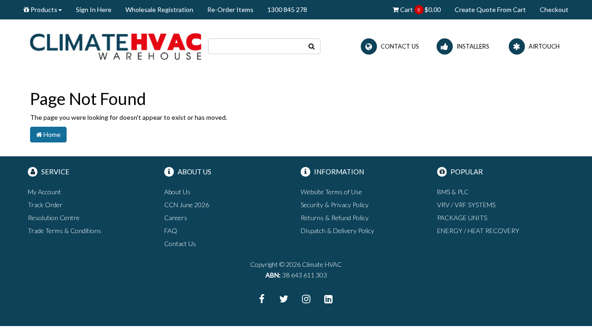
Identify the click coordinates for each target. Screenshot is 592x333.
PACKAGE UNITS (462, 218)
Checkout (554, 9)
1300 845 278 (287, 9)
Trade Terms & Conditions (64, 230)
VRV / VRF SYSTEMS (466, 205)
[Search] (312, 46)
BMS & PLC (453, 192)
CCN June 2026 (186, 205)
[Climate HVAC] (115, 45)
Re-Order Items (230, 9)
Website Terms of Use (331, 192)
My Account (44, 192)
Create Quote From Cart (490, 9)
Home (51, 134)
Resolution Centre (54, 218)
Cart (420, 9)
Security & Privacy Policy (335, 205)
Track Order (45, 205)
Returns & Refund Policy (335, 218)
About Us (177, 192)
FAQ (170, 230)
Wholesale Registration (159, 9)
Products (43, 9)
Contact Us (180, 243)
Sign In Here (93, 9)
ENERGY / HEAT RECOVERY (478, 230)
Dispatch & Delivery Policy (337, 230)
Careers (175, 218)
